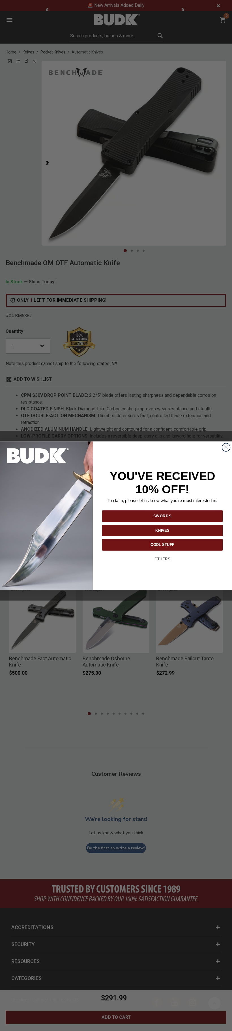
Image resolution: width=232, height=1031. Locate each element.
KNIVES (162, 530)
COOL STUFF (162, 544)
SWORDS (162, 516)
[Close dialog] (226, 447)
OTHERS (162, 559)
